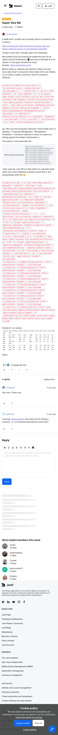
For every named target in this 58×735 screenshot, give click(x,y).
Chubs (12, 545)
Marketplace (7, 632)
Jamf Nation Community (12, 623)
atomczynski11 (16, 568)
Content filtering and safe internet (16, 700)
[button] (5, 6)
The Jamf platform (10, 658)
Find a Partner (8, 640)
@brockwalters (17, 419)
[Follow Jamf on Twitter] (3, 602)
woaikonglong (16, 553)
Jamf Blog (6, 627)
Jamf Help (6, 615)
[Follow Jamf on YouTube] (13, 602)
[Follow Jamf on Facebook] (24, 602)
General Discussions (13, 13)
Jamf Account (8, 645)
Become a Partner (10, 636)
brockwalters (12, 34)
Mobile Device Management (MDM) (17, 666)
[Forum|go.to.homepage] (15, 6)
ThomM (13, 560)
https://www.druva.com (20, 65)
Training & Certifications (12, 619)
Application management (13, 671)
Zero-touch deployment (12, 662)
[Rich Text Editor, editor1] (29, 463)
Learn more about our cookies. (29, 717)
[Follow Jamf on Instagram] (19, 602)
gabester (10, 414)
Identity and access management (16, 688)
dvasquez (10, 387)
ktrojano (13, 576)
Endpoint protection (10, 692)
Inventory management (12, 675)
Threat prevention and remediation (17, 696)
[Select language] (38, 6)
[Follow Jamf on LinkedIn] (8, 602)
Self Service (7, 683)
